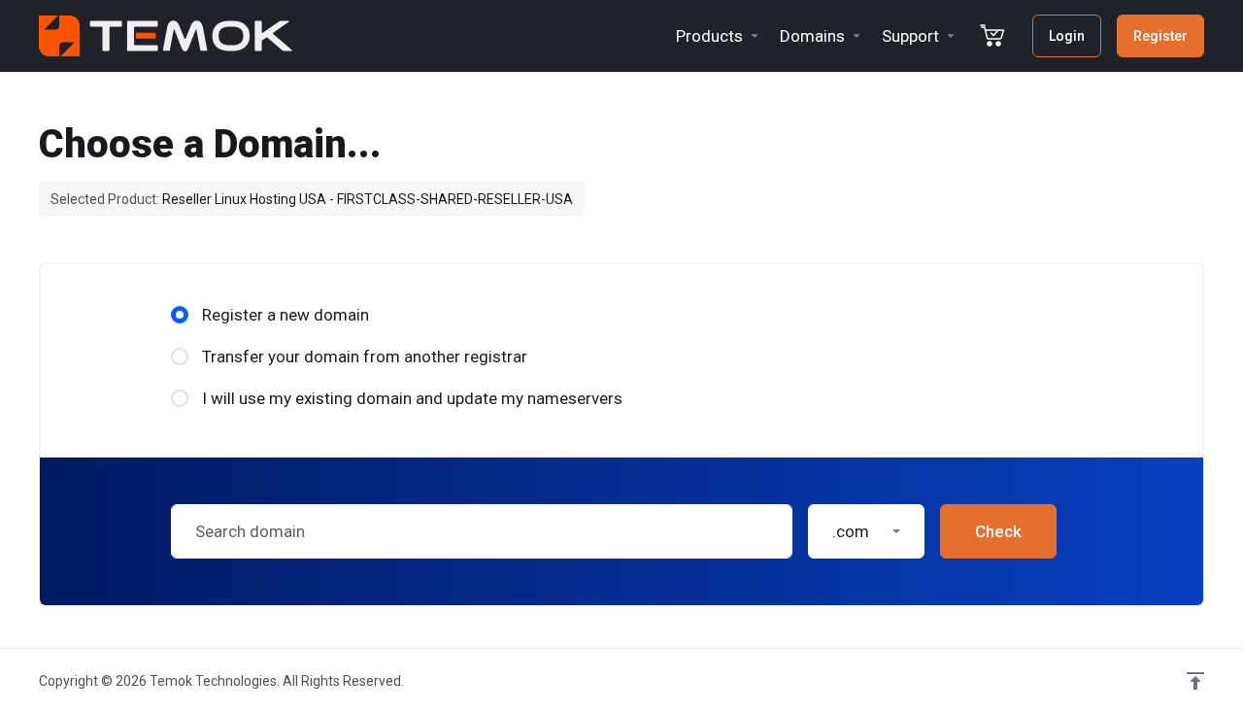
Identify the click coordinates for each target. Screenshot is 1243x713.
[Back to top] (1195, 680)
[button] (866, 531)
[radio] (179, 314)
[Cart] (991, 36)
